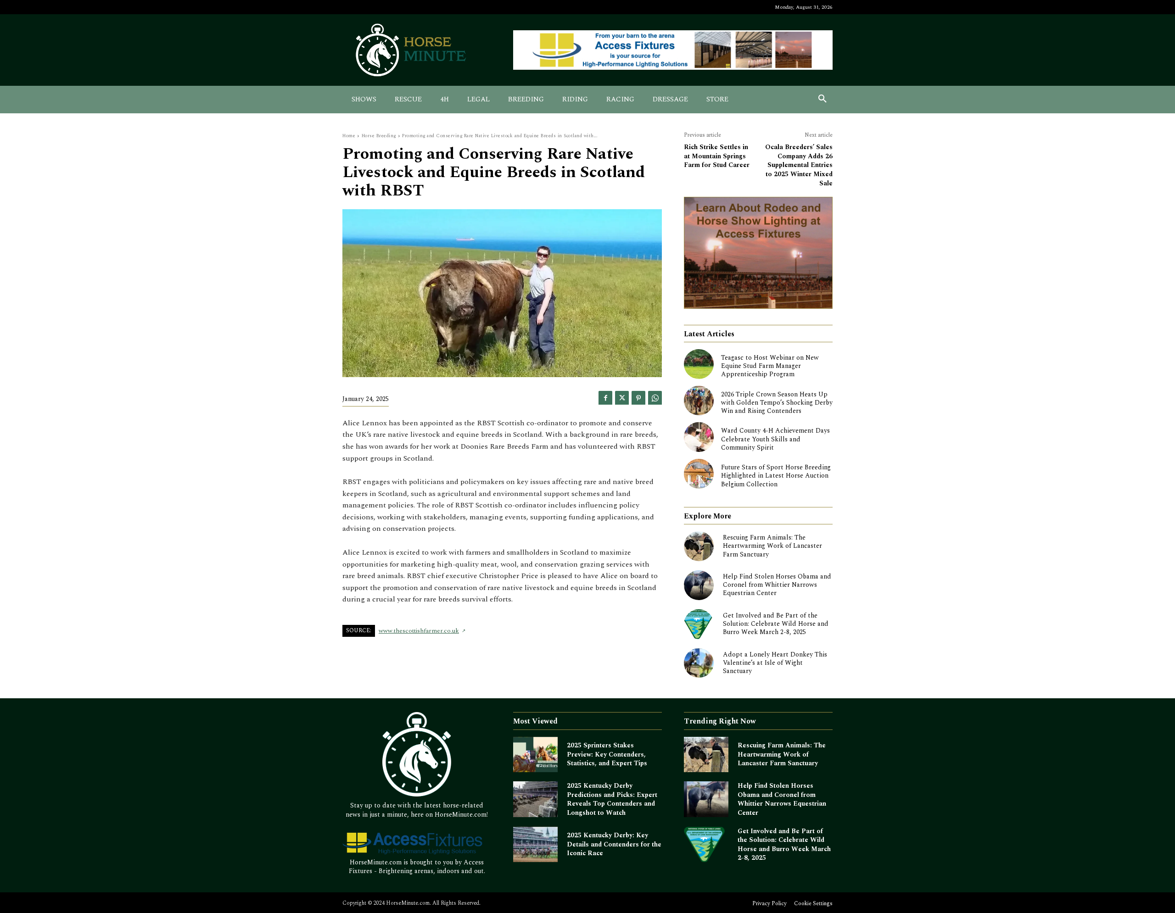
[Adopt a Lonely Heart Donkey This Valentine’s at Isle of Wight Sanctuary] (699, 663)
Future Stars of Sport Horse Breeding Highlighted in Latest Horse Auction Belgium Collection (776, 475)
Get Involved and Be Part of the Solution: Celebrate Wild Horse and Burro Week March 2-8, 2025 (775, 624)
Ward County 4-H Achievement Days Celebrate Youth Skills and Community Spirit (775, 439)
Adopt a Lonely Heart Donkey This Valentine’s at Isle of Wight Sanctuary (775, 663)
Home (348, 135)
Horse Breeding (379, 135)
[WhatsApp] (655, 398)
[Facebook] (605, 398)
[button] (822, 99)
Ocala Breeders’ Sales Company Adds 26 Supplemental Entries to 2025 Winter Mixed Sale (799, 165)
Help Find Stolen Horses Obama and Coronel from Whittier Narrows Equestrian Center (777, 585)
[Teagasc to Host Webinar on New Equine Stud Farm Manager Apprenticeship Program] (699, 364)
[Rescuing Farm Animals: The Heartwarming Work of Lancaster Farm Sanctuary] (699, 546)
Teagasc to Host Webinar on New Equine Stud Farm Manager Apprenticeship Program (770, 366)
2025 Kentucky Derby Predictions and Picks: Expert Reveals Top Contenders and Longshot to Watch (612, 799)
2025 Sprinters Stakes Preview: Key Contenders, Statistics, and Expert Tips (607, 754)
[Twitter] (622, 398)
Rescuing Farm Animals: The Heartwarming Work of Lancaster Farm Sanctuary (772, 546)
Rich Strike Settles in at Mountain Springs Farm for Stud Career (717, 156)
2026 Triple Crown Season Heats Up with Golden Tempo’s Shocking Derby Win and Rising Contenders (777, 403)
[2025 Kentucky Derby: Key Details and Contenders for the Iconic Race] (535, 845)
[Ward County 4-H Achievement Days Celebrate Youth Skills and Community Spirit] (699, 437)
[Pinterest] (638, 398)
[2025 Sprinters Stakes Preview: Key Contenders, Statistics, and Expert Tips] (535, 755)
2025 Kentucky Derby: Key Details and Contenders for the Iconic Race (614, 844)
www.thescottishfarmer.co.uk (419, 630)
